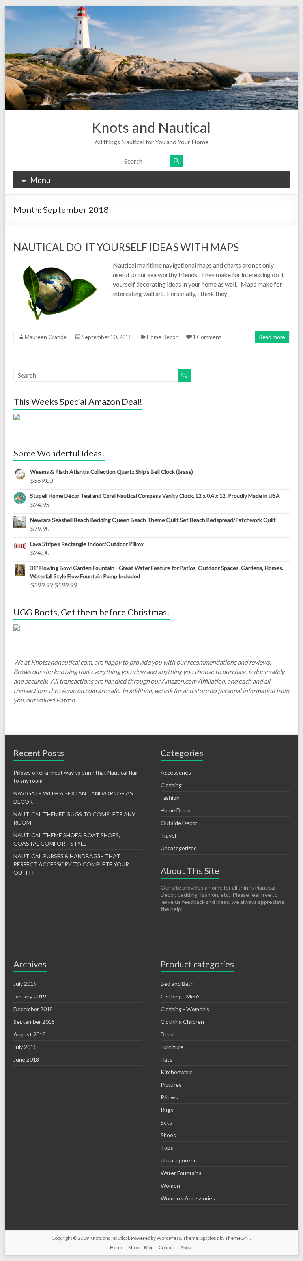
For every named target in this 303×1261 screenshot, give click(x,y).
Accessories (176, 772)
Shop (134, 1247)
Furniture (172, 1046)
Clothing (171, 785)
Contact (167, 1247)
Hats (166, 1059)
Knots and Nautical (151, 127)
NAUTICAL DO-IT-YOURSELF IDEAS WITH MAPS (126, 247)
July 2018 (25, 1046)
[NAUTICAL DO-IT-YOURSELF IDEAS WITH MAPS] (57, 264)
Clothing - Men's (181, 996)
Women (170, 1185)
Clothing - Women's (185, 1009)
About (186, 1247)
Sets (166, 1122)
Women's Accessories (188, 1198)
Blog (148, 1247)
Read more (272, 336)
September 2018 (34, 1021)
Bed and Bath (177, 983)
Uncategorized (179, 848)
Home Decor (162, 336)
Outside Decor (179, 823)
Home (116, 1247)
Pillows (169, 1097)
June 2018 (26, 1059)
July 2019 (25, 983)
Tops (167, 1147)
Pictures (171, 1084)
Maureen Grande (46, 336)
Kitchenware (177, 1072)
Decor (168, 1034)
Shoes (168, 1135)
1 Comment (207, 336)
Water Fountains (181, 1173)
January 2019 (29, 996)
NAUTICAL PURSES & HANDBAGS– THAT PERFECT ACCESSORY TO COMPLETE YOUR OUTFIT (71, 864)
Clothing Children (182, 1021)
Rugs (167, 1109)
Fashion (170, 797)
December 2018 (33, 1009)
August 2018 (29, 1034)
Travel (168, 835)
